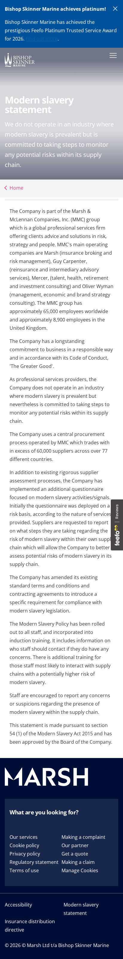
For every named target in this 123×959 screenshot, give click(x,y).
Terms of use (24, 870)
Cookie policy (24, 845)
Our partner (75, 845)
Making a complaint (83, 837)
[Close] (115, 8)
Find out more (42, 38)
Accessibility (18, 904)
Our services (24, 837)
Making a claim (78, 862)
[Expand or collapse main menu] (112, 55)
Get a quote (74, 853)
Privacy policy (25, 853)
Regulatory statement (34, 862)
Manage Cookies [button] (79, 870)
